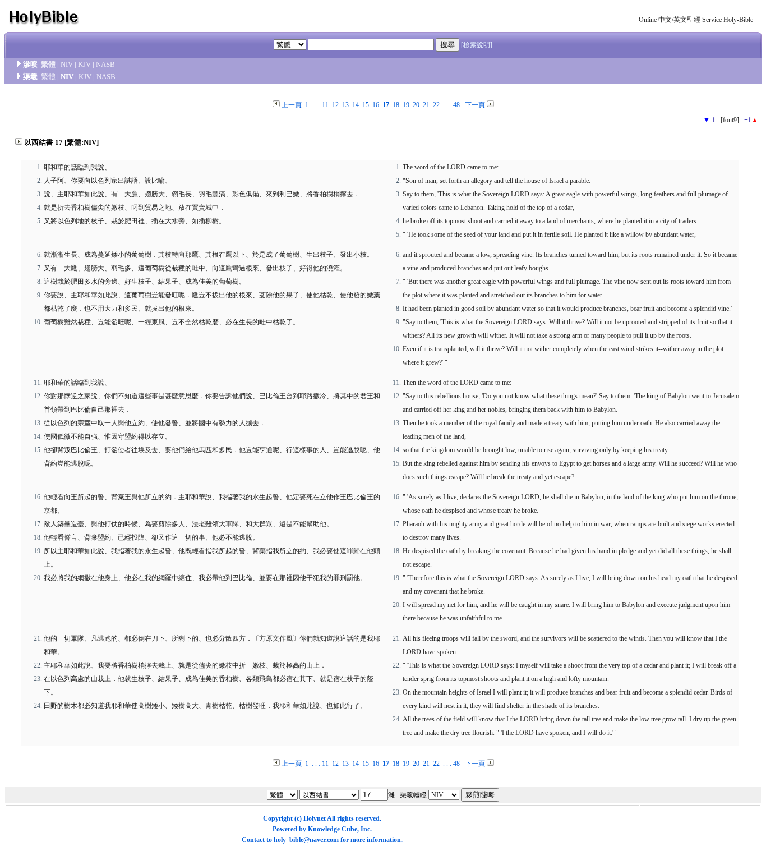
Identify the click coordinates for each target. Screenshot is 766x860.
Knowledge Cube (332, 829)
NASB (105, 64)
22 (436, 105)
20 (416, 105)
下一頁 (475, 105)
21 (426, 105)
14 (355, 105)
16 (375, 105)
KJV (84, 64)
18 (396, 105)
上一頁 (292, 105)
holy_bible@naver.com (306, 840)
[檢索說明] (476, 45)
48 (456, 105)
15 (365, 105)
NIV (67, 64)
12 (335, 105)
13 (345, 105)
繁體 (48, 64)
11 (325, 105)
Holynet (314, 818)
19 (406, 105)
